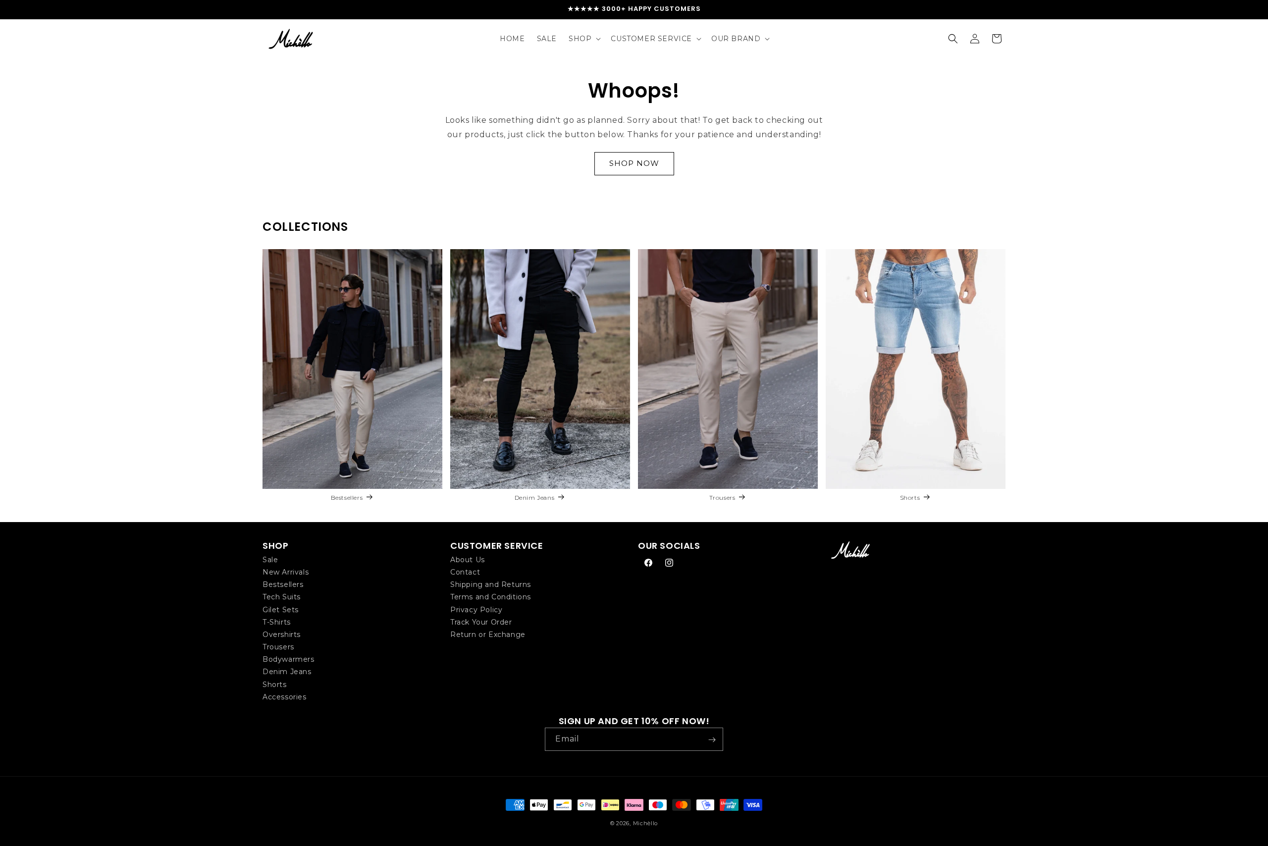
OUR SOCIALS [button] (669, 545)
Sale (270, 559)
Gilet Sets (281, 609)
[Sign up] (712, 739)
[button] (584, 38)
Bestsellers (347, 497)
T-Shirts (277, 621)
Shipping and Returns (490, 584)
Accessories (285, 696)
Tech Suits (282, 596)
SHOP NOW (634, 163)
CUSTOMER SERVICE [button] (496, 545)
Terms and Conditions (490, 596)
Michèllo (645, 823)
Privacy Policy (476, 609)
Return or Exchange (488, 634)
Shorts (910, 497)
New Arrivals (286, 571)
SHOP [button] (275, 545)
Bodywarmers (289, 658)
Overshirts (282, 634)
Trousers (722, 497)
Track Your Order (481, 621)
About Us (467, 559)
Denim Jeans (535, 497)
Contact (465, 571)
